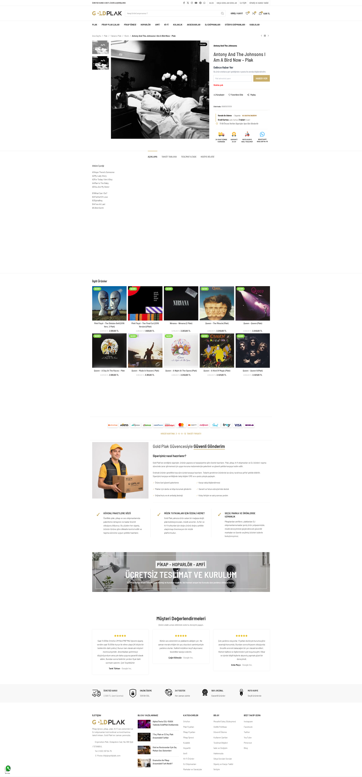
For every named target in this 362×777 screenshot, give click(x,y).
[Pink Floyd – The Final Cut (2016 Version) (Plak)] (145, 303)
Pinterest (248, 742)
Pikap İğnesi (188, 737)
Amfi (185, 753)
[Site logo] (107, 13)
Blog (246, 748)
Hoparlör (187, 748)
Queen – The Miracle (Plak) (216, 323)
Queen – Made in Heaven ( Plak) (145, 370)
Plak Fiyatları (188, 726)
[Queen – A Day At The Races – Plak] (109, 350)
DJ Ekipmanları (189, 764)
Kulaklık (186, 742)
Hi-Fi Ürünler (188, 758)
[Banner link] (181, 572)
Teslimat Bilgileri (221, 742)
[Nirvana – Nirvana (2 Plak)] (181, 303)
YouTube (248, 737)
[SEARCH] (222, 13)
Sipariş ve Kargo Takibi (223, 764)
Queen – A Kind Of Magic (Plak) (217, 370)
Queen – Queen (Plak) (253, 323)
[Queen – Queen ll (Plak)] (253, 350)
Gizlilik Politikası (220, 726)
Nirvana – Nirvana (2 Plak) (181, 323)
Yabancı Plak (116, 35)
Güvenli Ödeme (220, 732)
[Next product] (268, 36)
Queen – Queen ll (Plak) (253, 370)
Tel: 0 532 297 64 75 (103, 751)
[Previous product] (261, 36)
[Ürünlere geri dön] (265, 36)
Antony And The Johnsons (225, 45)
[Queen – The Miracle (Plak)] (217, 303)
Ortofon (186, 721)
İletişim (217, 769)
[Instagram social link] (192, 3)
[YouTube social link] (196, 3)
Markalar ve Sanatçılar (192, 769)
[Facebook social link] (184, 3)
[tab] (152, 155)
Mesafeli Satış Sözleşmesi (225, 721)
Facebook (248, 726)
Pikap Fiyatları (189, 732)
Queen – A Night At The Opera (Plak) (181, 370)
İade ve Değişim (220, 748)
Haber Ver (261, 78)
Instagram (248, 721)
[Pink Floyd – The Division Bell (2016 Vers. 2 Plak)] (109, 303)
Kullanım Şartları (221, 737)
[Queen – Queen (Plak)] (253, 303)
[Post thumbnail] (144, 724)
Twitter (247, 732)
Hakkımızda (218, 753)
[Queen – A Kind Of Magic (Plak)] (217, 350)
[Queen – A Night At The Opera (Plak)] (181, 350)
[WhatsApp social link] (204, 3)
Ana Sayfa (96, 35)
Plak (105, 35)
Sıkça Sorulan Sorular (223, 758)
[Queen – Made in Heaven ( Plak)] (145, 350)
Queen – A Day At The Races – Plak (109, 370)
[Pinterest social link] (200, 3)
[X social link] (188, 3)
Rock (126, 35)
